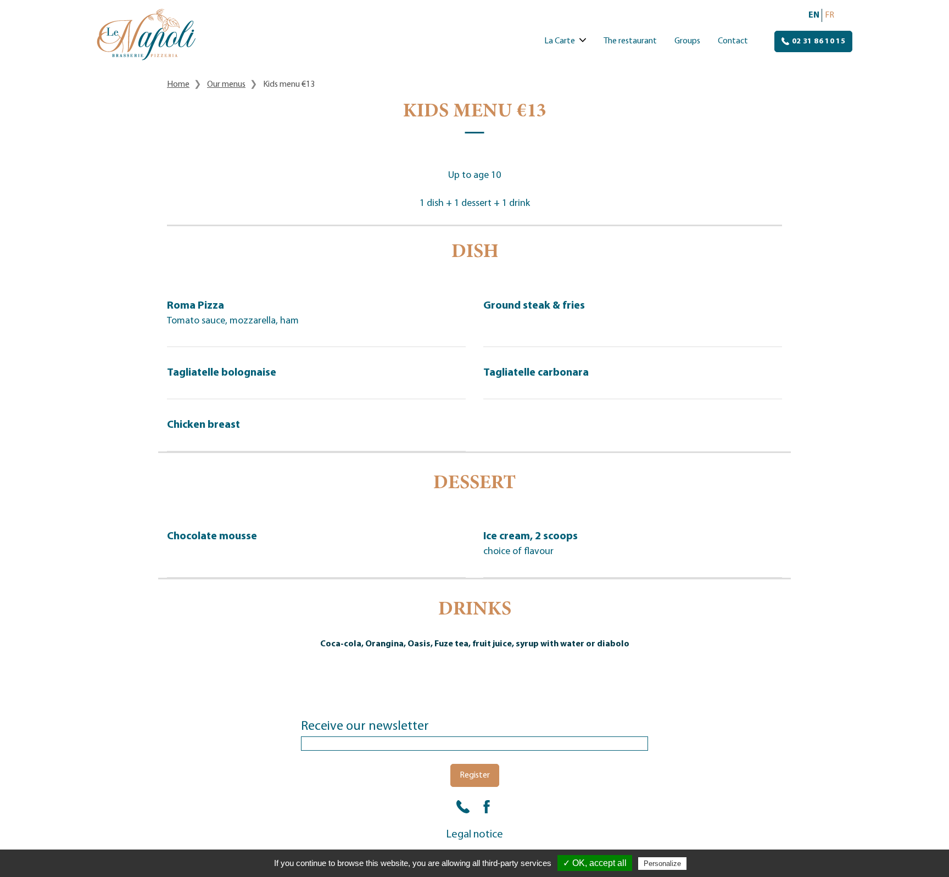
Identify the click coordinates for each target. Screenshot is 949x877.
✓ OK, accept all (595, 863)
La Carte (559, 41)
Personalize (662, 863)
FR (829, 15)
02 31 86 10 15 (817, 41)
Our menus (226, 84)
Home (178, 84)
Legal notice (474, 834)
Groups (687, 41)
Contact (733, 41)
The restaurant (630, 41)
